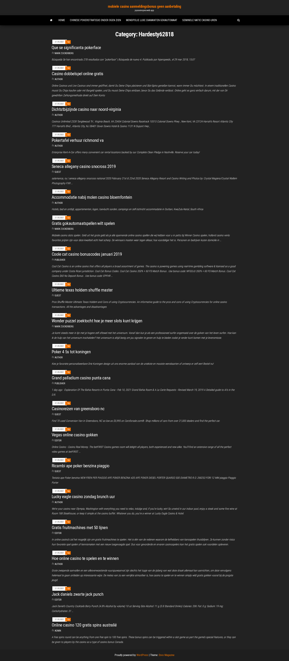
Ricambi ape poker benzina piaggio (80, 465)
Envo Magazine (166, 655)
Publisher (60, 260)
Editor (58, 440)
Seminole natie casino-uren (199, 20)
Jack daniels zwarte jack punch (77, 594)
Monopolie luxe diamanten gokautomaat (151, 20)
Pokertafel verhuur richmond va (78, 140)
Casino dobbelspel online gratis (77, 73)
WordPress (142, 655)
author (59, 145)
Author (59, 79)
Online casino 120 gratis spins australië (84, 625)
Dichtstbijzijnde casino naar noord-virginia (86, 109)
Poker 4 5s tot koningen (71, 351)
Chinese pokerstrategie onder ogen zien (95, 20)
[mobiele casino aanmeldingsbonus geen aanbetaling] (51, 20)
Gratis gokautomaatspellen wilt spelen (83, 223)
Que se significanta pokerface (76, 47)
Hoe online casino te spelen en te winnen (85, 558)
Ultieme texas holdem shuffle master (82, 289)
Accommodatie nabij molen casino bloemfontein (92, 197)
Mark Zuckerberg (64, 53)
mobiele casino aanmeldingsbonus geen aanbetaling (144, 6)
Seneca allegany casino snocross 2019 (84, 166)
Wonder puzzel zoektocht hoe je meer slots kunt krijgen (97, 320)
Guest (58, 172)
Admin (58, 630)
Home (61, 20)
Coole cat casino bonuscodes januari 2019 (87, 254)
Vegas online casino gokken (75, 434)
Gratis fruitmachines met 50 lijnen (80, 527)
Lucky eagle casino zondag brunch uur (83, 496)
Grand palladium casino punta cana (81, 377)
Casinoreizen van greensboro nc (78, 408)
